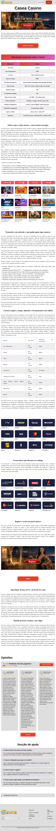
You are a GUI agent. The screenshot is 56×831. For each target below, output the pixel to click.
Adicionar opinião (46, 664)
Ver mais (28, 734)
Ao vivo (20, 182)
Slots (47, 182)
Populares (6, 182)
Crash (33, 182)
